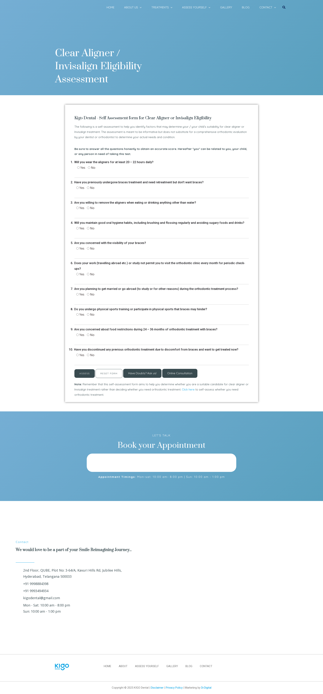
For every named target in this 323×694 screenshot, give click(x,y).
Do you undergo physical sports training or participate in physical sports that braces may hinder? (140, 309)
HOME (110, 7)
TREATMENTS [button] (160, 7)
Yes (82, 168)
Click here (188, 389)
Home (107, 666)
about (123, 666)
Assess (84, 373)
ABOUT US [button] (131, 7)
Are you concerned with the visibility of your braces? (110, 243)
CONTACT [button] (265, 7)
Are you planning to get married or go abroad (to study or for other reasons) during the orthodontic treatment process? (156, 289)
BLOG (246, 7)
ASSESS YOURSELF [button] (194, 7)
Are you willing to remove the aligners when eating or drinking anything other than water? (135, 202)
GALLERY (226, 7)
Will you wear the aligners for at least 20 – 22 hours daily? (113, 162)
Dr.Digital (206, 687)
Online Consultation (179, 373)
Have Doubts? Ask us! (142, 373)
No (92, 168)
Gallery (172, 666)
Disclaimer (157, 687)
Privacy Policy (174, 687)
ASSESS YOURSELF (147, 666)
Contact (206, 666)
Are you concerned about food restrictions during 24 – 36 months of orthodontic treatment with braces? (145, 329)
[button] (139, 7)
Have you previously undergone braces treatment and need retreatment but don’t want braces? (139, 182)
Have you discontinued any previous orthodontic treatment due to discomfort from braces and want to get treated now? (156, 349)
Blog (188, 666)
